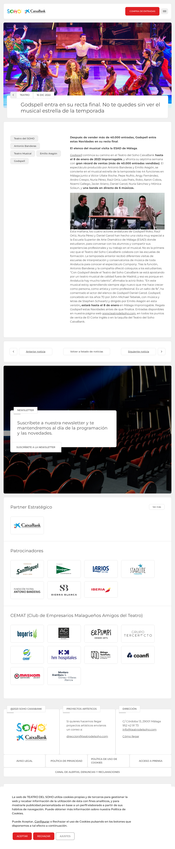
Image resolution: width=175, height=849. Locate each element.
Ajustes (65, 836)
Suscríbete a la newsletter (35, 447)
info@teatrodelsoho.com (140, 729)
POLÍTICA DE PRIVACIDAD (66, 760)
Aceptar (22, 836)
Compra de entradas (142, 11)
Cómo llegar (131, 736)
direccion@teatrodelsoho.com (87, 736)
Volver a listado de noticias (86, 351)
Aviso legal (24, 760)
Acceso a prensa (150, 760)
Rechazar (43, 836)
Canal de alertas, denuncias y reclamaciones (87, 772)
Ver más (157, 507)
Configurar (42, 821)
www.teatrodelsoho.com (119, 313)
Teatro (25, 94)
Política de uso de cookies (104, 760)
